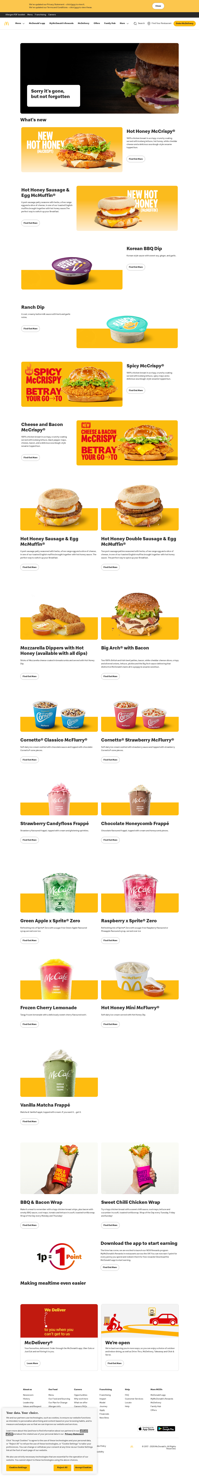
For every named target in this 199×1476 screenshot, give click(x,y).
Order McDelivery (184, 24)
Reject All (62, 1468)
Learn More (32, 1364)
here (73, 5)
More (122, 23)
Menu (18, 23)
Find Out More (136, 159)
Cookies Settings (18, 1468)
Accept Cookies (83, 1468)
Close (158, 6)
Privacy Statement (74, 1434)
